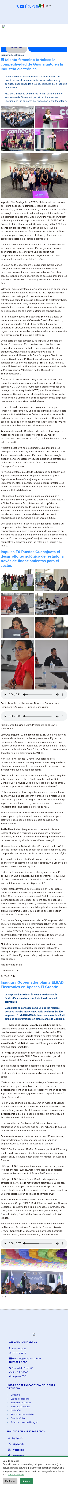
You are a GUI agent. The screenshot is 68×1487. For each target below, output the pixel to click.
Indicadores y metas (20, 1407)
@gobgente (17, 1438)
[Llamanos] (18, 7)
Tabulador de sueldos (20, 1403)
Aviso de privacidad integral (23, 1422)
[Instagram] (33, 7)
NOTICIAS (16, 47)
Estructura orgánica (19, 1399)
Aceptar (26, 1481)
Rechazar (10, 1481)
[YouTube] (37, 7)
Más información (16, 1475)
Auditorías (15, 1410)
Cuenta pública (17, 1418)
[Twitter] (29, 7)
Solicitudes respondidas (22, 1414)
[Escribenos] (22, 7)
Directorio (15, 1395)
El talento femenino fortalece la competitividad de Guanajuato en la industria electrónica (32, 64)
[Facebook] (26, 7)
